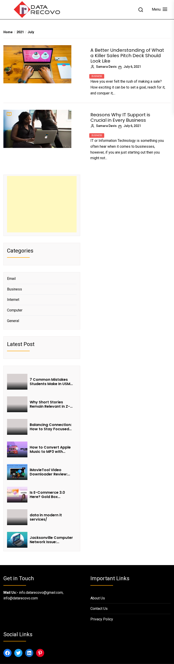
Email (11, 278)
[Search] (140, 9)
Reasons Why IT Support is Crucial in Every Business (120, 117)
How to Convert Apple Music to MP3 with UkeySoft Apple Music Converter (50, 449)
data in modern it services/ (46, 517)
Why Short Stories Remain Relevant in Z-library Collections (50, 404)
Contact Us (99, 608)
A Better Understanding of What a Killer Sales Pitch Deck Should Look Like (127, 55)
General (13, 321)
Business (97, 76)
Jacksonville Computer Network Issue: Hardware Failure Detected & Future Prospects (51, 539)
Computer (14, 310)
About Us (97, 598)
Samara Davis (106, 66)
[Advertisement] (42, 204)
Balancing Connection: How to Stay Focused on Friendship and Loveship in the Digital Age (51, 427)
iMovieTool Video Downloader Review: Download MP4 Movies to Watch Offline (51, 472)
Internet (13, 299)
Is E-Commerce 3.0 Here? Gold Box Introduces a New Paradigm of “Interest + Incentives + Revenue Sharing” (51, 494)
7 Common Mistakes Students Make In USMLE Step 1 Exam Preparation (52, 381)
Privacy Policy (101, 619)
